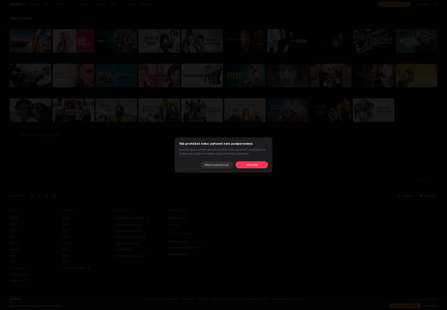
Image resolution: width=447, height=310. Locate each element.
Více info (252, 164)
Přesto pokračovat (216, 165)
